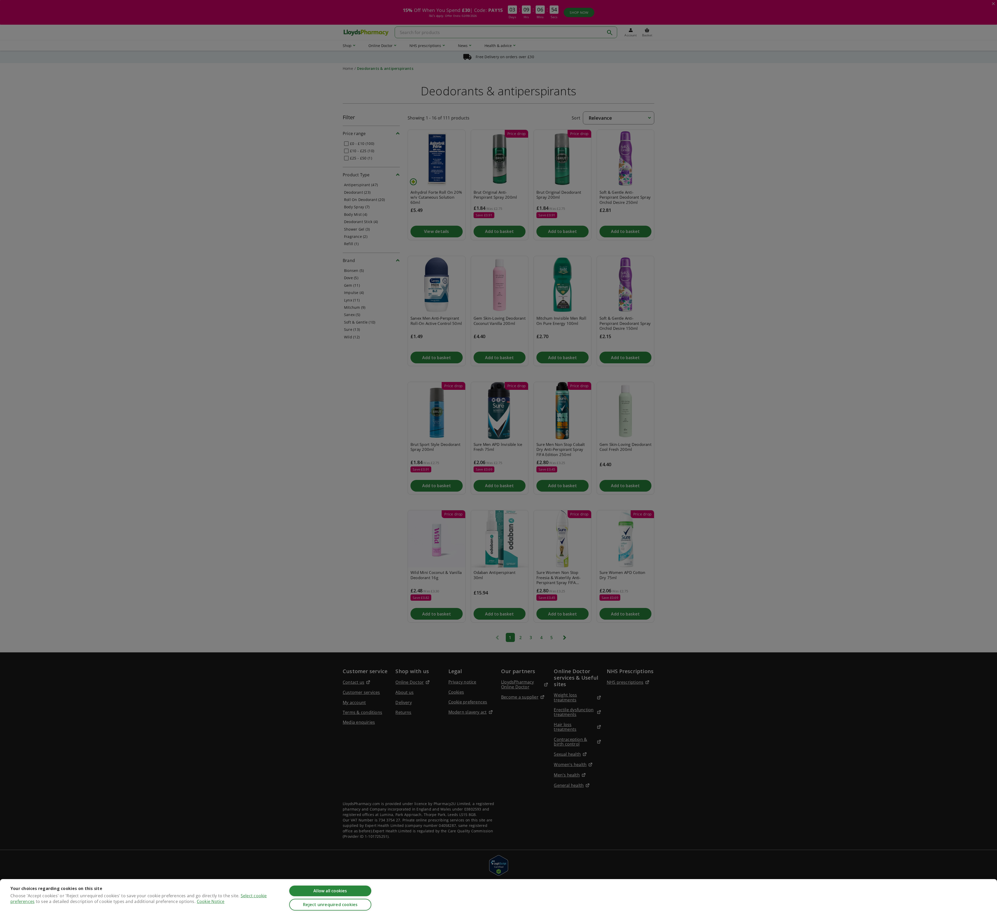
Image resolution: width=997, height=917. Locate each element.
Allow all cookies (330, 891)
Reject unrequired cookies (330, 904)
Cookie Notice (211, 901)
